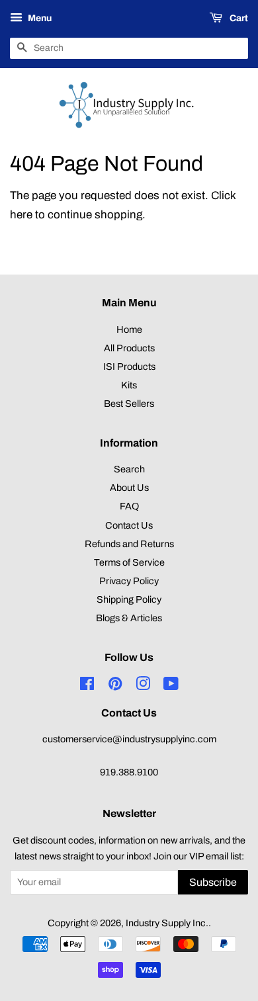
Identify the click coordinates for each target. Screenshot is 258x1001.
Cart (238, 18)
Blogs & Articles (129, 618)
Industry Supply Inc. (167, 923)
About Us (129, 487)
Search (129, 469)
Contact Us (129, 525)
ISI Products (129, 366)
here (21, 214)
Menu (39, 18)
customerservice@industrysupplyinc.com (129, 739)
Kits (129, 385)
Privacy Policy (129, 581)
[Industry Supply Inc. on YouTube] (171, 686)
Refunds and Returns (129, 544)
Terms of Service (129, 562)
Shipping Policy (129, 599)
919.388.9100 (129, 772)
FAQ (129, 506)
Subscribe (213, 882)
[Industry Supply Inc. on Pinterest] (115, 686)
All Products (129, 348)
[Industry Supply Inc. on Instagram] (143, 686)
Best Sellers (129, 403)
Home (129, 329)
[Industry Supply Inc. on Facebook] (87, 686)
